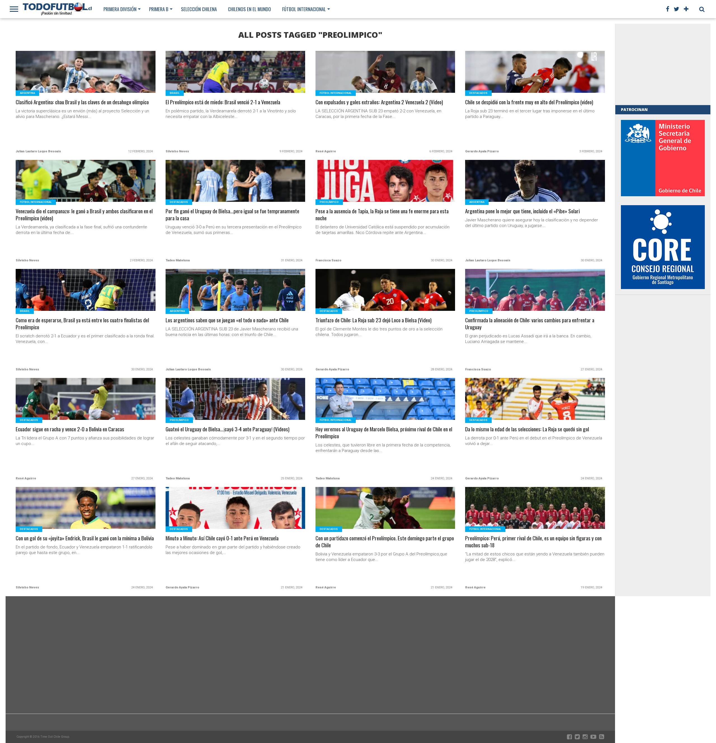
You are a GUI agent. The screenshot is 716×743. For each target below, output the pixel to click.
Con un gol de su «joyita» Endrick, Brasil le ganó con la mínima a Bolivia (85, 538)
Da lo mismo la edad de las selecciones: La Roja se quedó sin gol (527, 429)
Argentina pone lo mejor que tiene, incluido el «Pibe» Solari (522, 211)
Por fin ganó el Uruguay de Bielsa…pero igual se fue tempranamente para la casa (232, 215)
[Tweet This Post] (85, 78)
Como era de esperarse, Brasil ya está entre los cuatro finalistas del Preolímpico (82, 324)
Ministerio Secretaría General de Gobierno (663, 158)
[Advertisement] (663, 64)
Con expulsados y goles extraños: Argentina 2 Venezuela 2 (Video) (379, 102)
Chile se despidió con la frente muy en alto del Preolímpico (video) (529, 102)
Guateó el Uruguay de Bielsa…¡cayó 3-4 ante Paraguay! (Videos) (227, 429)
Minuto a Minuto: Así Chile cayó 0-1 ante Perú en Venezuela (222, 538)
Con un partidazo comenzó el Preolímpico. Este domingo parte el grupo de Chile (384, 542)
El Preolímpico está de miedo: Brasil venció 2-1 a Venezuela (223, 102)
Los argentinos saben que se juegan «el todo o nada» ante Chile (227, 320)
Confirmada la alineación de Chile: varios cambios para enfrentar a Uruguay (529, 324)
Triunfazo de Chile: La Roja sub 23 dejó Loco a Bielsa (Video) (373, 320)
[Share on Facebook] (74, 78)
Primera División (119, 9)
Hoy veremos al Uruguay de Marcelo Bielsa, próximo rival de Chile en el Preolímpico (383, 433)
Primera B (158, 9)
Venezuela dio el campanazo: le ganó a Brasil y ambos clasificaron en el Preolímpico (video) (84, 215)
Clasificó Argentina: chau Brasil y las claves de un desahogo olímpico (82, 102)
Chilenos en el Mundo (249, 9)
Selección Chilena (199, 9)
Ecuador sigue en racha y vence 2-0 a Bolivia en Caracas (70, 429)
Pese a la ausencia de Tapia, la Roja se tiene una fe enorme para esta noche (382, 215)
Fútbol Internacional (304, 9)
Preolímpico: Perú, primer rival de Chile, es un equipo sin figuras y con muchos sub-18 (533, 542)
